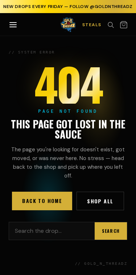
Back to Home (42, 200)
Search (111, 231)
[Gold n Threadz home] (68, 24)
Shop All (100, 201)
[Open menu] (13, 24)
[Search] (110, 24)
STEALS (91, 25)
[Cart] (123, 24)
